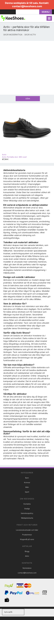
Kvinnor (27, 482)
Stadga (27, 509)
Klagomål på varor (27, 539)
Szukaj (45, 12)
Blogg (27, 551)
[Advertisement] (27, 68)
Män (27, 487)
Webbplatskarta (27, 518)
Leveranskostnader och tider (27, 530)
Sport (27, 492)
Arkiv (27, 556)
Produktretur (27, 535)
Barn (27, 478)
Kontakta (27, 504)
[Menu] (49, 18)
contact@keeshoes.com (27, 6)
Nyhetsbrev (27, 568)
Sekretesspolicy (27, 513)
